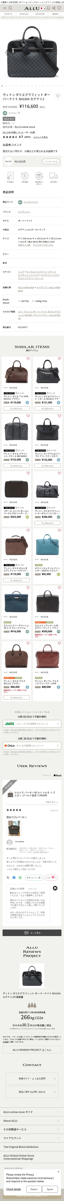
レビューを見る (40, 137)
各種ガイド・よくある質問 (32, 1078)
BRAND (55, 14)
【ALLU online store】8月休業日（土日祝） (32, 2)
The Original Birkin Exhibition (21, 1147)
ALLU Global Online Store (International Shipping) (18, 1157)
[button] (59, 8)
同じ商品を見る (16, 409)
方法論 (5, 1041)
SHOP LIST (24, 14)
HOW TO (8, 14)
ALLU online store (26, 287)
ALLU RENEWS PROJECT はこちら (32, 1050)
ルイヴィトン (14, 17)
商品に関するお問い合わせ (32, 1092)
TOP (3, 17)
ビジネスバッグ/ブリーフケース (41, 271)
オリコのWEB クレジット (30, 745)
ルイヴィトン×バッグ (28, 274)
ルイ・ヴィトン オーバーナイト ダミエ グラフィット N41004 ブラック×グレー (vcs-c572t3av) (39, 314)
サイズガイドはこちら (43, 244)
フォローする (51, 162)
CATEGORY (39, 14)
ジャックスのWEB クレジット (32, 723)
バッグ (21, 271)
